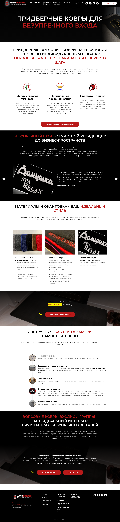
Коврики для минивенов (61, 499)
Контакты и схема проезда (48, 503)
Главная (44, 494)
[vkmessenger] (90, 3)
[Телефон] (86, 3)
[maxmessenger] (94, 3)
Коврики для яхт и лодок (63, 504)
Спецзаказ (47, 4)
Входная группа (65, 2)
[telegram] (97, 3)
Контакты (56, 4)
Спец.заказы (61, 512)
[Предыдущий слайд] (3, 179)
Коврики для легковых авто (61, 495)
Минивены (47, 2)
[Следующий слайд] (116, 179)
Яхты (55, 2)
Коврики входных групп (63, 508)
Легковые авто (35, 2)
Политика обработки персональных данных (18, 503)
